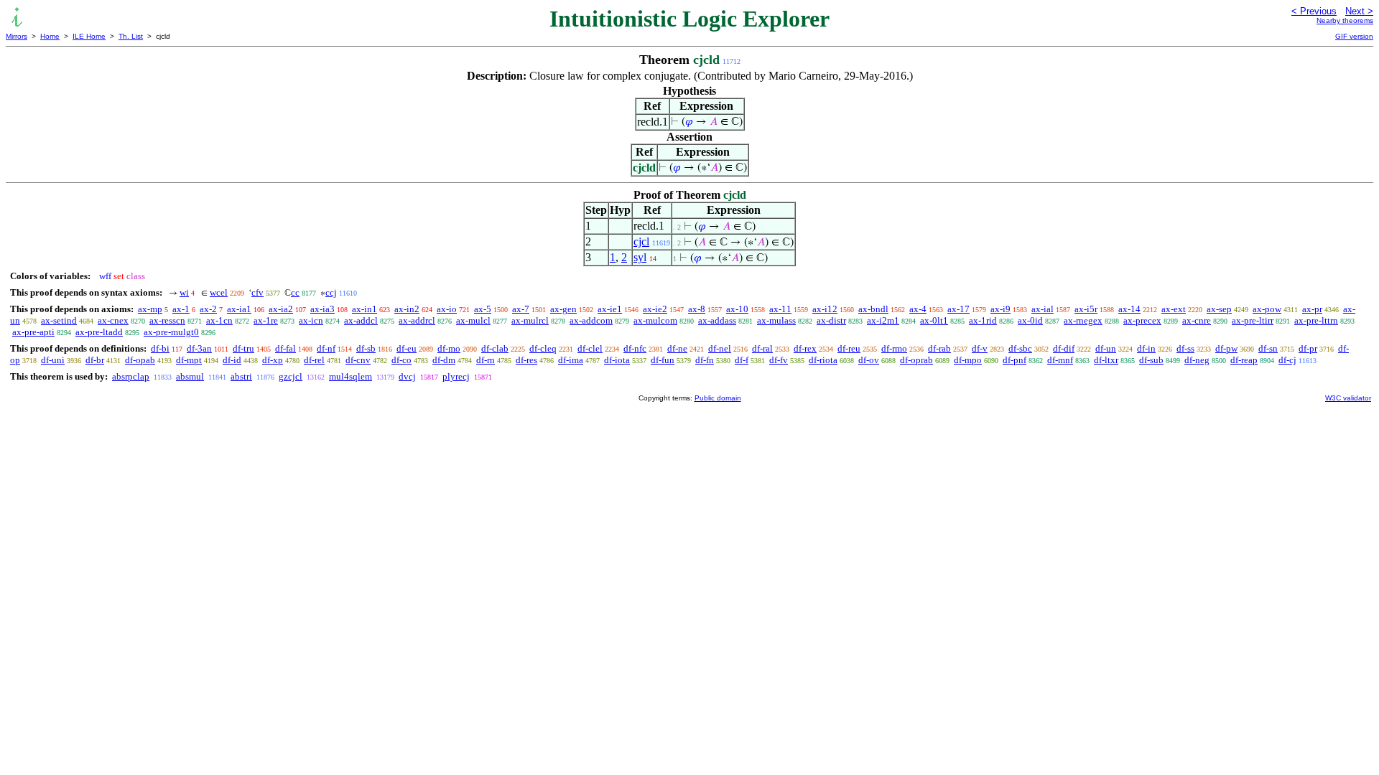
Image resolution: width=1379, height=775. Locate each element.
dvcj (407, 376)
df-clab (495, 348)
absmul (190, 376)
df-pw (1226, 348)
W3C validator (1348, 398)
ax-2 (208, 309)
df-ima (570, 359)
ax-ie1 (610, 309)
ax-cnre (1196, 320)
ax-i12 (824, 309)
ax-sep (1219, 309)
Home (50, 36)
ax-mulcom (655, 320)
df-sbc (1020, 348)
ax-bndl (873, 309)
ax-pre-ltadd (99, 332)
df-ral (762, 348)
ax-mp (150, 309)
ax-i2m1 (883, 320)
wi (184, 292)
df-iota (617, 359)
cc (295, 292)
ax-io (447, 309)
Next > (1359, 11)
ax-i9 (1000, 309)
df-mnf (1060, 359)
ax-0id (1030, 320)
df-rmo (894, 348)
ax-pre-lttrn (1316, 320)
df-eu (406, 348)
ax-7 (520, 309)
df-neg (1196, 359)
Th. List (131, 36)
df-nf (326, 348)
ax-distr (831, 320)
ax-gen (563, 309)
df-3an (199, 348)
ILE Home (89, 36)
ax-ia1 (239, 309)
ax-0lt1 (934, 320)
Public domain (718, 398)
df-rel (314, 359)
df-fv (778, 359)
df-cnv (358, 359)
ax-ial (1042, 309)
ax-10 (737, 309)
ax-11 (780, 309)
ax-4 (918, 309)
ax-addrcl (417, 320)
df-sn (1268, 348)
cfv (257, 292)
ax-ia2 (281, 309)
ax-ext (1173, 309)
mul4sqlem (350, 376)
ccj (331, 292)
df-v (980, 348)
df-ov (868, 359)
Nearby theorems (1345, 20)
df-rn (485, 359)
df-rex (805, 348)
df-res (526, 359)
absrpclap (130, 376)
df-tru (243, 348)
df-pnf (1014, 359)
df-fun (662, 359)
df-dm (443, 359)
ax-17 (958, 309)
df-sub (1151, 359)
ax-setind (59, 320)
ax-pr (1312, 309)
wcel (219, 292)
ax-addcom (591, 320)
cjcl (641, 241)
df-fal (285, 348)
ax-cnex (113, 320)
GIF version (1354, 36)
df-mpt (189, 359)
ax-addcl (361, 320)
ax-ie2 (655, 309)
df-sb (366, 348)
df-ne (677, 348)
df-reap (1244, 359)
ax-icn (311, 320)
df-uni (53, 359)
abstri (241, 376)
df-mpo (968, 359)
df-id (232, 359)
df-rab (939, 348)
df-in (1146, 348)
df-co (401, 359)
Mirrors (16, 36)
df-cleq (543, 348)
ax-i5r (1085, 309)
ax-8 (696, 309)
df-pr (1308, 348)
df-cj (1287, 359)
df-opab (140, 359)
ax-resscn (167, 320)
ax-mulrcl (530, 320)
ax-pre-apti (33, 332)
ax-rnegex (1083, 320)
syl (639, 257)
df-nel (719, 348)
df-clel (590, 348)
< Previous (1314, 11)
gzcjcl (290, 376)
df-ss (1185, 348)
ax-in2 (406, 309)
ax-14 (1129, 309)
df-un (1105, 348)
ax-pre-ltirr (1252, 320)
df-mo (448, 348)
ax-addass (717, 320)
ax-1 (181, 309)
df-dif (1063, 348)
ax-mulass (776, 320)
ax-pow (1267, 309)
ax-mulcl (473, 320)
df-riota (823, 359)
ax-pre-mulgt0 (171, 332)
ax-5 (482, 309)
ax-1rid (983, 320)
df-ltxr (1106, 359)
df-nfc (634, 348)
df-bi (160, 348)
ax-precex (1142, 320)
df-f (741, 359)
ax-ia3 (322, 309)
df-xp (272, 359)
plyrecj (456, 376)
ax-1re (266, 320)
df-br (94, 359)
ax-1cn (219, 320)
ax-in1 (364, 309)
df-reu (848, 348)
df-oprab (916, 359)
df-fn (704, 359)
